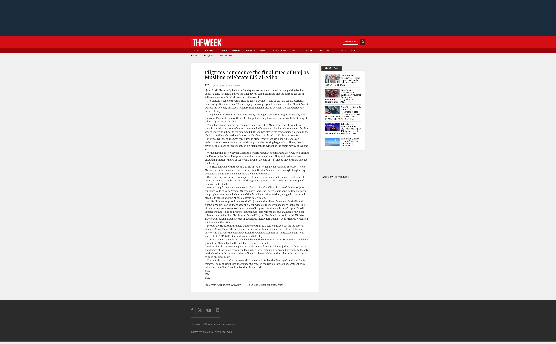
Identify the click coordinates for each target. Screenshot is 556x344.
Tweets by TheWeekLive (335, 176)
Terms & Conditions (201, 324)
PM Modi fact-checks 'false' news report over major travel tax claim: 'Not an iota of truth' (342, 80)
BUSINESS (250, 50)
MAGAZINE (210, 50)
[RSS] (216, 310)
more (354, 50)
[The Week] (207, 42)
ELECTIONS (340, 50)
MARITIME (324, 50)
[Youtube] (208, 310)
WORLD (236, 50)
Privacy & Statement (225, 324)
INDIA (224, 50)
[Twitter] (199, 310)
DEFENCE (309, 50)
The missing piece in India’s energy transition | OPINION (350, 142)
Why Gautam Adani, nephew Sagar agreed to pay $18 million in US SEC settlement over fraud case (343, 129)
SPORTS (264, 50)
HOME (196, 50)
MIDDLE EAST (279, 50)
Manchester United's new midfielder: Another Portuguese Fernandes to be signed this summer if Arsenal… (343, 96)
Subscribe (350, 42)
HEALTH (295, 50)
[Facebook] (193, 310)
